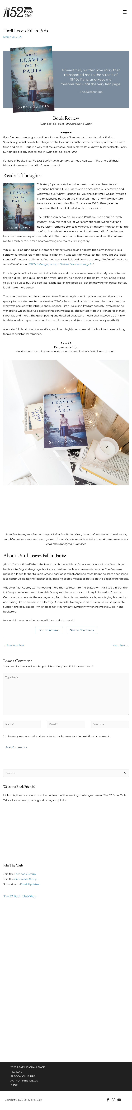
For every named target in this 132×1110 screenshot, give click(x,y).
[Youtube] (119, 1099)
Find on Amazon (49, 630)
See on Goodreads (82, 630)
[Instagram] (113, 1099)
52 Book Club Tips (22, 1076)
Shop (14, 1085)
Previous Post (14, 645)
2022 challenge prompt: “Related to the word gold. (60, 264)
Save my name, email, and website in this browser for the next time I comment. (59, 736)
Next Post (120, 645)
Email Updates (29, 884)
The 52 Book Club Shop (19, 896)
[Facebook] (108, 1099)
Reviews (16, 1071)
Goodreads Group (25, 879)
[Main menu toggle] (124, 12)
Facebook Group (25, 874)
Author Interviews (24, 1080)
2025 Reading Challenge (27, 1067)
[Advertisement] (66, 508)
